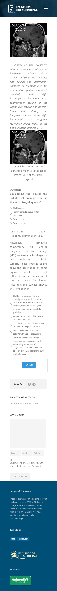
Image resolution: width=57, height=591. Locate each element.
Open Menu (46, 8)
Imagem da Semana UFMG (25, 403)
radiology (23, 539)
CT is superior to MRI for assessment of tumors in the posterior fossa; (28, 325)
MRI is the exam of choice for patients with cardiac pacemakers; (27, 332)
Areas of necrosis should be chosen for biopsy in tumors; (28, 318)
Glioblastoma (18, 208)
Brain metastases (20, 223)
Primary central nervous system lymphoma (26, 213)
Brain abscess (18, 219)
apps (13, 539)
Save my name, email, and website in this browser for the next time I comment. (27, 464)
